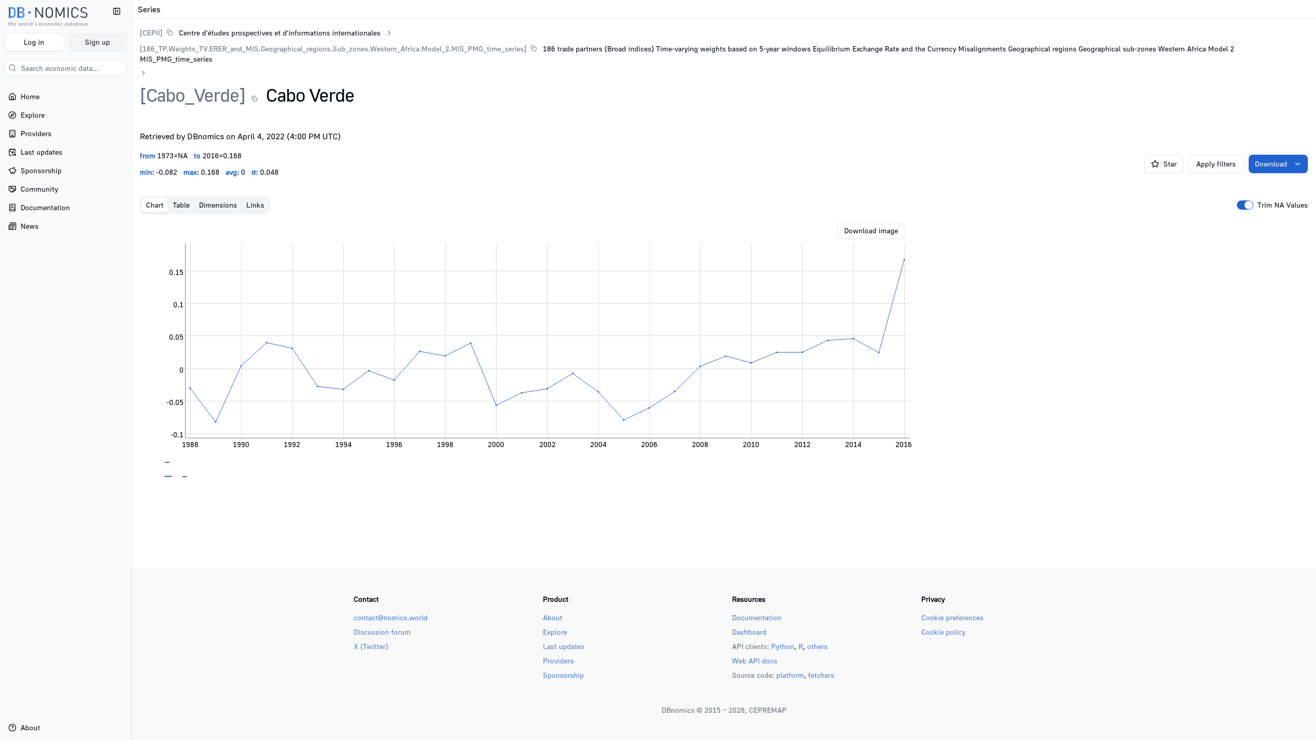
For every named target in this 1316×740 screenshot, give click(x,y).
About (552, 617)
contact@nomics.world (391, 617)
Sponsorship (563, 675)
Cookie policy (943, 631)
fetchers (821, 675)
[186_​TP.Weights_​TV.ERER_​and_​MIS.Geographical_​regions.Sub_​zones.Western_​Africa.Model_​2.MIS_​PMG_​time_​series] (333, 48)
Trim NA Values (1282, 205)
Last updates (563, 646)
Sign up (97, 42)
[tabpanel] (724, 350)
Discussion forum (382, 631)
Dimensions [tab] (218, 204)
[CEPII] (151, 32)
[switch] (1245, 205)
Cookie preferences (952, 617)
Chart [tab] (154, 204)
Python (782, 646)
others (817, 646)
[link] (260, 32)
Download (1271, 163)
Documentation (756, 617)
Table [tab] (181, 204)
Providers (558, 660)
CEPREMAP (768, 710)
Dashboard (749, 631)
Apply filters (1216, 163)
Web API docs (754, 660)
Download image (871, 230)
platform (790, 675)
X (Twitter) (371, 646)
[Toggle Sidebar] (131, 370)
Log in (34, 42)
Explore (555, 631)
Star (1170, 163)
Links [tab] (255, 204)
